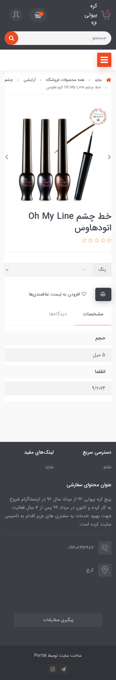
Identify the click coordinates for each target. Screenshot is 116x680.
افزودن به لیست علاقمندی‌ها (55, 294)
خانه (107, 467)
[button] (38, 15)
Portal (40, 655)
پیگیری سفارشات (58, 620)
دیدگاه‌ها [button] (58, 314)
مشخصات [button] (93, 314)
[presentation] (109, 157)
